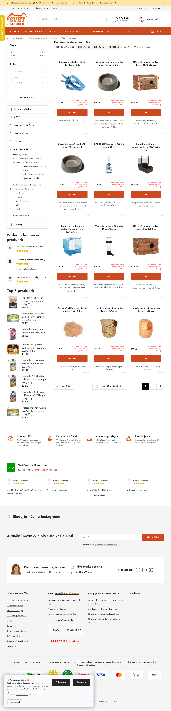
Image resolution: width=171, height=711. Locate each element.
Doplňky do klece (24, 188)
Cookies (142, 662)
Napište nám (12, 646)
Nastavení (15, 702)
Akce (28, 77)
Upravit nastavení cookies (108, 701)
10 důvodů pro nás (41, 8)
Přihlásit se (153, 537)
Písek (18, 209)
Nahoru (66, 386)
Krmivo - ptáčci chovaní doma (28, 184)
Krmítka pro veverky (30, 178)
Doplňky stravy (22, 201)
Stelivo (19, 205)
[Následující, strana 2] (153, 386)
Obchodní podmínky (85, 662)
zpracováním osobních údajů (106, 544)
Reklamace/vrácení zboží (17, 641)
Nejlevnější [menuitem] (84, 47)
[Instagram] (144, 570)
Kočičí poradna (13, 636)
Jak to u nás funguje (15, 610)
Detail (72, 112)
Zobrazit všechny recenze (44, 469)
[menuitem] (14, 31)
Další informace (22, 694)
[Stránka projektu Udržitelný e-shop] (67, 674)
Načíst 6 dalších (111, 386)
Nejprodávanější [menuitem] (65, 47)
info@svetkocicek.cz (89, 567)
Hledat (105, 19)
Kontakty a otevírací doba (17, 8)
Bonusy (10, 626)
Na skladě (28, 71)
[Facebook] (138, 570)
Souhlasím (82, 682)
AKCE (17, 117)
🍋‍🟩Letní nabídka (22, 109)
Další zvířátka (21, 148)
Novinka (28, 82)
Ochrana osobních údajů (127, 662)
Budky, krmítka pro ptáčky (33, 174)
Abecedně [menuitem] (114, 47)
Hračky (19, 197)
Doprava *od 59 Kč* (22, 662)
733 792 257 (122, 18)
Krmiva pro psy (22, 133)
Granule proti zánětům (85, 665)
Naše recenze (55, 662)
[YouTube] (151, 570)
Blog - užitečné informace (17, 631)
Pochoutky (20, 193)
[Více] (156, 31)
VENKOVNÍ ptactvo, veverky (27, 162)
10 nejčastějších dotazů (16, 615)
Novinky (18, 224)
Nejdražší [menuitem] (99, 47)
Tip (28, 88)
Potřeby (18, 141)
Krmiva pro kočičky (24, 125)
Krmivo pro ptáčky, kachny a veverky (34, 168)
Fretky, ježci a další (21, 215)
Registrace (157, 8)
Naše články (152, 662)
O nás (9, 620)
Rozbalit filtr (26, 97)
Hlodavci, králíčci (20, 154)
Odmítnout (61, 682)
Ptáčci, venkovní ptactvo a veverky (27, 158)
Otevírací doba (69, 662)
